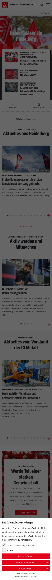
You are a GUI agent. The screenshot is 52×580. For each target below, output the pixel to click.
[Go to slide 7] (27, 215)
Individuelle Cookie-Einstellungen (26, 573)
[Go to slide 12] (44, 215)
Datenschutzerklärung (22, 576)
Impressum (33, 576)
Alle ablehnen (25, 568)
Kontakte (13, 107)
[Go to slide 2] (11, 215)
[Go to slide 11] (41, 215)
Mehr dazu (25, 226)
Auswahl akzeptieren (25, 562)
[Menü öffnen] (48, 5)
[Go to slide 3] (14, 215)
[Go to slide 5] (21, 215)
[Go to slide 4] (17, 215)
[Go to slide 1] (7, 215)
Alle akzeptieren (25, 555)
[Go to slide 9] (34, 215)
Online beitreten (25, 512)
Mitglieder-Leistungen (26, 119)
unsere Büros (39, 107)
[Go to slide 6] (24, 215)
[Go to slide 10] (37, 215)
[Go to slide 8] (31, 215)
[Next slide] (48, 215)
